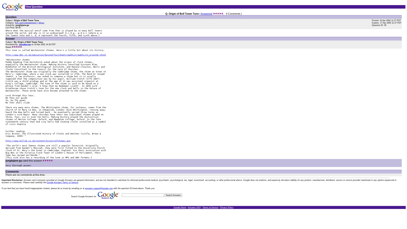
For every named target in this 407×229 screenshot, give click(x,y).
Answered (206, 13)
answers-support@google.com (99, 188)
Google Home (180, 207)
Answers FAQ (194, 207)
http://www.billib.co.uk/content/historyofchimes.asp (38, 141)
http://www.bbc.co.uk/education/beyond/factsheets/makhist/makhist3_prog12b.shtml (56, 55)
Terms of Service (210, 207)
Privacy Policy (227, 207)
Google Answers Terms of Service (62, 182)
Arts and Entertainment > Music (29, 23)
